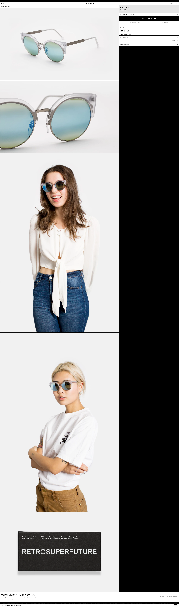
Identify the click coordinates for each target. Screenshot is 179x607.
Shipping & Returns (124, 44)
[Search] (8, 3)
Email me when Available (149, 18)
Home (2, 6)
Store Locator (8, 597)
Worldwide (29, 597)
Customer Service (15, 597)
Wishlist (21, 597)
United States (35, 597)
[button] (177, 3)
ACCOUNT (171, 3)
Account (2, 597)
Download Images (124, 37)
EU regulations (13, 599)
